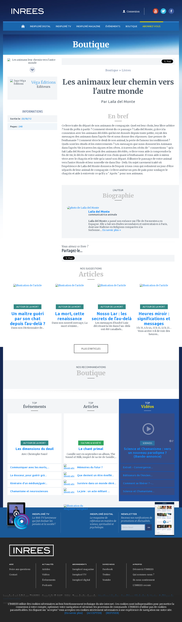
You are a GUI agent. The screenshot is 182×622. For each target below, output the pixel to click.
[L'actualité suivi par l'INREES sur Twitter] (163, 13)
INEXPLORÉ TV (63, 26)
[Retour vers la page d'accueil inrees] (27, 13)
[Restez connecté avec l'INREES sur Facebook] (171, 13)
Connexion (133, 11)
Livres (126, 70)
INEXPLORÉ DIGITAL (40, 26)
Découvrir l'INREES (143, 569)
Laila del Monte (99, 211)
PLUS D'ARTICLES (91, 348)
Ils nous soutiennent (144, 580)
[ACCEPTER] (94, 613)
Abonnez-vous (151, 26)
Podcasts (47, 585)
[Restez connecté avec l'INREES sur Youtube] (155, 13)
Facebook (108, 569)
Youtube (107, 580)
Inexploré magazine (83, 569)
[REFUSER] (112, 613)
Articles (46, 569)
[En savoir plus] (74, 613)
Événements (113, 26)
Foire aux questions (19, 569)
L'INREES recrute (142, 585)
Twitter (106, 574)
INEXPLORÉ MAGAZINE (88, 26)
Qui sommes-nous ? (143, 574)
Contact (13, 574)
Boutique (131, 26)
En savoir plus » (111, 230)
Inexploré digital (81, 580)
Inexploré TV (79, 574)
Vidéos (46, 574)
